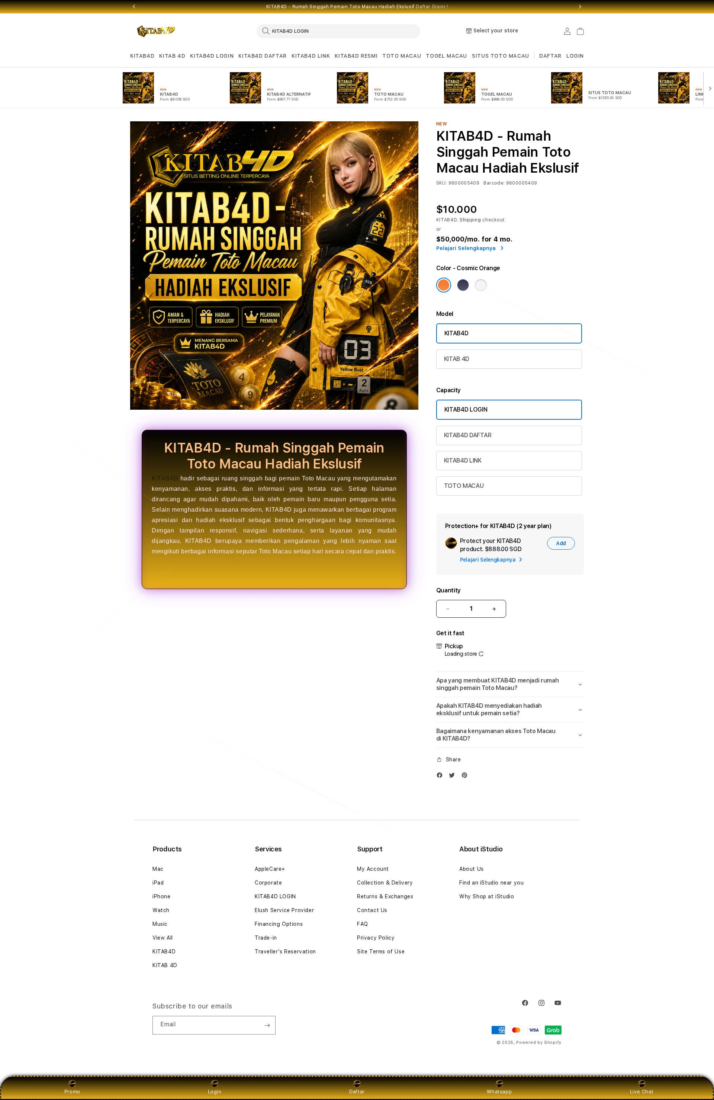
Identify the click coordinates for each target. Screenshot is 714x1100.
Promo (72, 1091)
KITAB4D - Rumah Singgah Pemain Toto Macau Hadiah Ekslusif (357, 6)
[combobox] (338, 31)
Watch (161, 910)
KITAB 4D (172, 56)
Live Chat (641, 1091)
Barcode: (494, 183)
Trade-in (266, 938)
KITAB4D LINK (311, 56)
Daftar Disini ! (432, 6)
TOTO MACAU (401, 56)
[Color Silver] (481, 285)
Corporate (268, 883)
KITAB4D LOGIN (212, 56)
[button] (142, 56)
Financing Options (279, 924)
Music (160, 924)
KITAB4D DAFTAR (262, 56)
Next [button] (580, 6)
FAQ (362, 924)
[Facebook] (441, 776)
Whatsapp (499, 1091)
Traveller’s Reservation (285, 951)
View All (162, 938)
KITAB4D (142, 56)
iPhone (161, 896)
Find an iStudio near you (491, 883)
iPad (158, 883)
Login (215, 1091)
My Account (373, 869)
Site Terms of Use (381, 951)
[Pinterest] (466, 776)
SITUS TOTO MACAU (500, 56)
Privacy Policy (376, 938)
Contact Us (372, 910)
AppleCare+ (270, 869)
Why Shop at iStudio (486, 896)
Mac (158, 869)
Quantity (448, 590)
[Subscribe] (267, 1025)
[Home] (156, 31)
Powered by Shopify (539, 1042)
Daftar (357, 1091)
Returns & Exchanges (385, 896)
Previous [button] (134, 6)
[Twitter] (453, 776)
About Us (471, 869)
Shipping (470, 220)
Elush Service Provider (284, 910)
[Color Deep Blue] (463, 285)
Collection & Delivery (385, 883)
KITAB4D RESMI (356, 56)
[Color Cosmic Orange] (443, 285)
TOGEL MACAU (446, 56)
